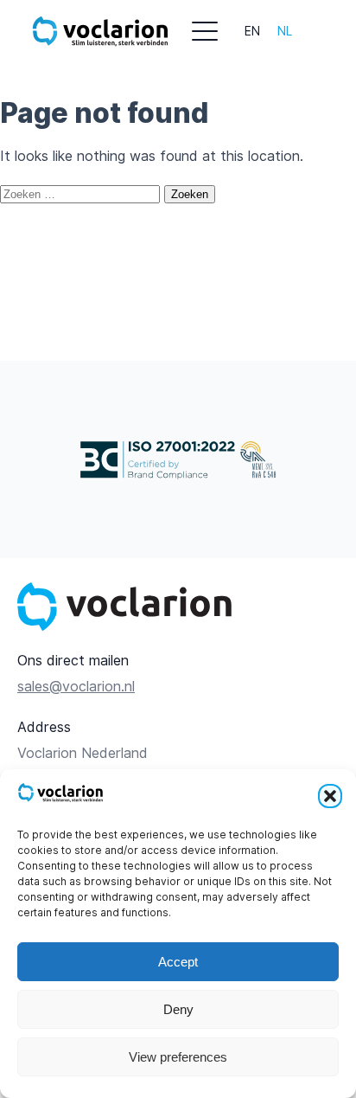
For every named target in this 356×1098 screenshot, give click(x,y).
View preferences (178, 1057)
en (252, 31)
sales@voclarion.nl (76, 686)
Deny (178, 1009)
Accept (178, 961)
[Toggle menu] (204, 31)
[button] (330, 796)
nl (284, 31)
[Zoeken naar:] (82, 193)
